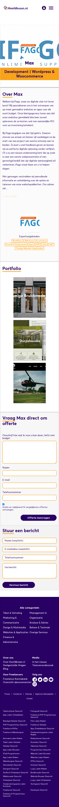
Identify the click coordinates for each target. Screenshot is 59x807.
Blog (5, 668)
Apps (31, 244)
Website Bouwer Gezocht (41, 776)
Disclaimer (17, 694)
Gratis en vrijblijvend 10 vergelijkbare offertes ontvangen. (25, 508)
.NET (51, 244)
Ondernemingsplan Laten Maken (42, 733)
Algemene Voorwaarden (44, 694)
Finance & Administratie (10, 639)
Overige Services (38, 632)
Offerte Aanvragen (38, 517)
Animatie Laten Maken (12, 738)
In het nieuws (39, 661)
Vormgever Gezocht (39, 784)
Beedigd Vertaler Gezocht (14, 721)
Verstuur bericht (18, 584)
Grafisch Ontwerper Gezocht (15, 772)
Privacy (7, 694)
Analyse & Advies (38, 622)
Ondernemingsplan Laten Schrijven (14, 785)
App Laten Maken (10, 757)
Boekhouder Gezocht (40, 772)
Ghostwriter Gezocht (12, 765)
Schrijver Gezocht (38, 765)
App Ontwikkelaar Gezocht (42, 728)
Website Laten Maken (40, 757)
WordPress (17, 241)
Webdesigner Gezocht (12, 761)
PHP (38, 244)
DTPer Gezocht (37, 761)
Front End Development (16, 244)
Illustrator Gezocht (39, 742)
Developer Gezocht (39, 790)
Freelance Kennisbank (15, 678)
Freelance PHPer (10, 728)
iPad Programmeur (11, 753)
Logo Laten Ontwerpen (41, 780)
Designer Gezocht (11, 769)
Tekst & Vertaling (12, 612)
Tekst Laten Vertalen (11, 742)
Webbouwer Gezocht (12, 776)
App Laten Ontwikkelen (13, 715)
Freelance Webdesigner (13, 732)
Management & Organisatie (38, 615)
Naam (5, 467)
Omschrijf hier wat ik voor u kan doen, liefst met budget (28, 437)
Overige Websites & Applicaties (29, 248)
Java (45, 244)
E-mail (6, 479)
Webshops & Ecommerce (35, 241)
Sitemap (28, 694)
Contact (29, 698)
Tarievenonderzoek (42, 665)
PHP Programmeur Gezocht (15, 725)
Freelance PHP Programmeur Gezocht (43, 716)
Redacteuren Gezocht (40, 738)
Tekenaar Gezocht (38, 746)
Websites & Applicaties (15, 632)
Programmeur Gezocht (41, 750)
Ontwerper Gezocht (11, 780)
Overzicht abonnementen (17, 682)
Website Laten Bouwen (40, 753)
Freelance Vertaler (38, 725)
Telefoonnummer (11, 492)
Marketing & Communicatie (11, 620)
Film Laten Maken (38, 721)
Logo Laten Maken (39, 769)
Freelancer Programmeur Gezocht (14, 795)
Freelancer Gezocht (11, 790)
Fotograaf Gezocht (39, 711)
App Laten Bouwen (11, 750)
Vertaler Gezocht (10, 746)
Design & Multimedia (14, 627)
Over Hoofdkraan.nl (14, 661)
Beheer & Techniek (39, 627)
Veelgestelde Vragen (14, 665)
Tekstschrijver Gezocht (12, 711)
